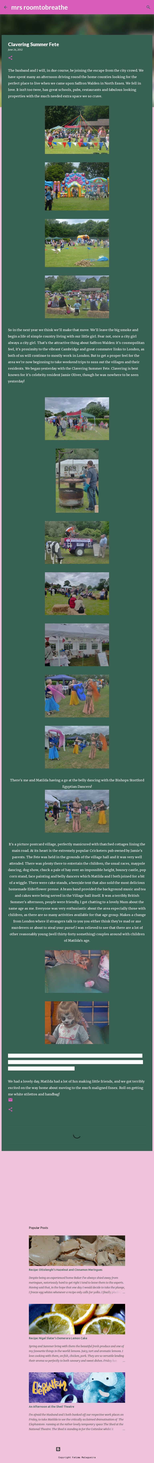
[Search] (73, 7)
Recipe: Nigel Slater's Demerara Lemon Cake (58, 1338)
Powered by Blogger (79, 1449)
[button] (10, 58)
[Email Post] (10, 1101)
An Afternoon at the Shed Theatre (51, 1406)
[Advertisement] (77, 1185)
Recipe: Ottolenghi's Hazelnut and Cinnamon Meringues (65, 1269)
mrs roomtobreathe (39, 7)
